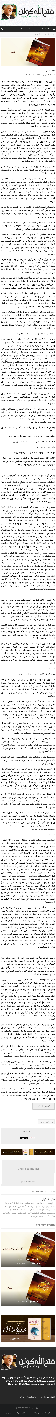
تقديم (28, 1297)
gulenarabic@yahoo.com (31, 1397)
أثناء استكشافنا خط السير (28, 1259)
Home (52, 34)
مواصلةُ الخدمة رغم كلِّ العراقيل (25, 28)
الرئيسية (47, 1413)
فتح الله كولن (48, 74)
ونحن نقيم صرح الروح (46, 1122)
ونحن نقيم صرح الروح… (28, 1169)
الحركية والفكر (28, 1181)
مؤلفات (26, 74)
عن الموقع (9, 1413)
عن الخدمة (17, 1413)
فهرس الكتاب (43, 1106)
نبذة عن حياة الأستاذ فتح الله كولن (32, 1413)
